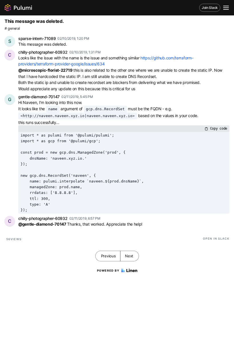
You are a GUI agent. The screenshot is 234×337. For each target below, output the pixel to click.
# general (12, 28)
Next (129, 256)
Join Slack (210, 7)
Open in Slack (216, 238)
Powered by (108, 270)
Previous (108, 256)
